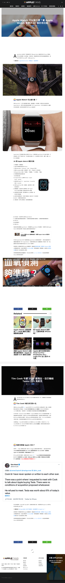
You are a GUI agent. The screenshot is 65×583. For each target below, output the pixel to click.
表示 (34, 455)
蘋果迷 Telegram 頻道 (46, 246)
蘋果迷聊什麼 (41, 565)
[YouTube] (8, 2)
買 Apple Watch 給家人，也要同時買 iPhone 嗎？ (42, 331)
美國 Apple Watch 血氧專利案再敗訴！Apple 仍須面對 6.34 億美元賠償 (23, 353)
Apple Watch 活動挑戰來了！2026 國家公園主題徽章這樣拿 (22, 331)
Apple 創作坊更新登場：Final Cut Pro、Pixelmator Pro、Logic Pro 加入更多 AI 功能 (42, 354)
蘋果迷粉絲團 (37, 246)
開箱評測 (17, 6)
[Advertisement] (32, 45)
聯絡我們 (40, 562)
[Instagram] (6, 2)
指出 (24, 407)
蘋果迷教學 (29, 6)
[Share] (18, 309)
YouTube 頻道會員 (38, 252)
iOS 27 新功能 (44, 6)
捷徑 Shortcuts (36, 6)
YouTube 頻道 (30, 248)
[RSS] (9, 2)
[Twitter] (4, 2)
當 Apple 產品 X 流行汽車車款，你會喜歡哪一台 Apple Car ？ (32, 509)
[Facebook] (3, 2)
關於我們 (40, 560)
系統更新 (23, 6)
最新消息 (11, 6)
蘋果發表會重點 (52, 6)
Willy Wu (29, 25)
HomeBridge (25, 568)
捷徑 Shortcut (25, 567)
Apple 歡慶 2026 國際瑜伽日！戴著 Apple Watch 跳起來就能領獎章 (35, 235)
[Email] (32, 309)
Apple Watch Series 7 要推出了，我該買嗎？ (29, 60)
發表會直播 (40, 564)
